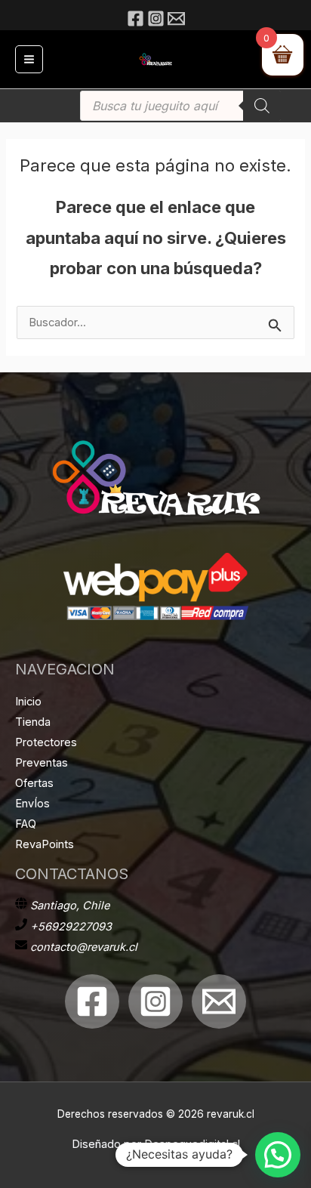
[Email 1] (219, 1001)
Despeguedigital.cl (192, 1144)
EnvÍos (32, 803)
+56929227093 (71, 926)
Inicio (28, 701)
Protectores (46, 742)
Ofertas (34, 783)
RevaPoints (44, 844)
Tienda (33, 722)
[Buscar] (262, 106)
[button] (277, 1154)
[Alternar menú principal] (29, 59)
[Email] (176, 18)
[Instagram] (156, 18)
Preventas (41, 763)
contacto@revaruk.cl (83, 947)
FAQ (25, 824)
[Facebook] (135, 18)
